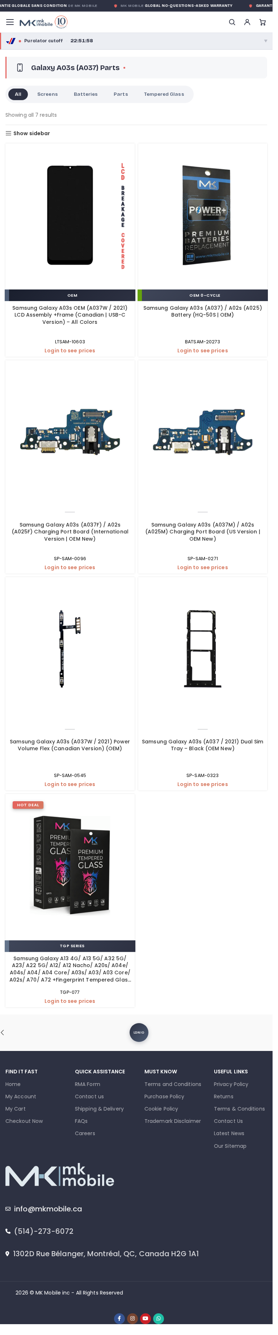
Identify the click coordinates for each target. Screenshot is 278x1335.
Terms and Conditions (172, 1084)
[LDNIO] (139, 1032)
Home (13, 1084)
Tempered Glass (164, 94)
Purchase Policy (164, 1096)
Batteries (86, 94)
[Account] (247, 22)
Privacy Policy (231, 1084)
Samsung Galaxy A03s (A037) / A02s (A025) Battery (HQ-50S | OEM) (202, 311)
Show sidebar (31, 133)
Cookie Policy (161, 1108)
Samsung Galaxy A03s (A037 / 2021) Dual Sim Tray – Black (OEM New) (202, 745)
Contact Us (228, 1121)
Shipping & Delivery (99, 1108)
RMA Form (87, 1084)
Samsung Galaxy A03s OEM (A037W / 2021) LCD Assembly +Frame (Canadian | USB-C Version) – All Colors (69, 315)
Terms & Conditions (239, 1108)
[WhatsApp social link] (158, 1318)
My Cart (15, 1108)
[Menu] (9, 22)
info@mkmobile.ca (48, 1209)
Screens (47, 94)
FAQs (81, 1121)
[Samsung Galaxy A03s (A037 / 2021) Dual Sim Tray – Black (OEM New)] (203, 650)
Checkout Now (24, 1121)
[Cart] (262, 22)
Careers (85, 1133)
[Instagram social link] (132, 1318)
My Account (20, 1096)
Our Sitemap (230, 1146)
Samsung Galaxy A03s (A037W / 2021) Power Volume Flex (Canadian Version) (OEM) (70, 745)
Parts (121, 94)
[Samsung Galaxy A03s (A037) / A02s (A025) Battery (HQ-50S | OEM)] (203, 216)
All (18, 94)
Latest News (229, 1133)
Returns (223, 1096)
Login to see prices (70, 350)
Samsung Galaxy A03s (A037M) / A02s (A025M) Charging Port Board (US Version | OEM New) (202, 531)
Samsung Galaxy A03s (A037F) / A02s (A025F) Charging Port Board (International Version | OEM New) (70, 531)
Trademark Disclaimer (172, 1121)
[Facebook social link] (119, 1318)
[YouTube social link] (145, 1318)
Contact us (89, 1096)
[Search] (232, 22)
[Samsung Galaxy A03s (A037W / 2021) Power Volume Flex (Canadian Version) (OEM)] (70, 650)
